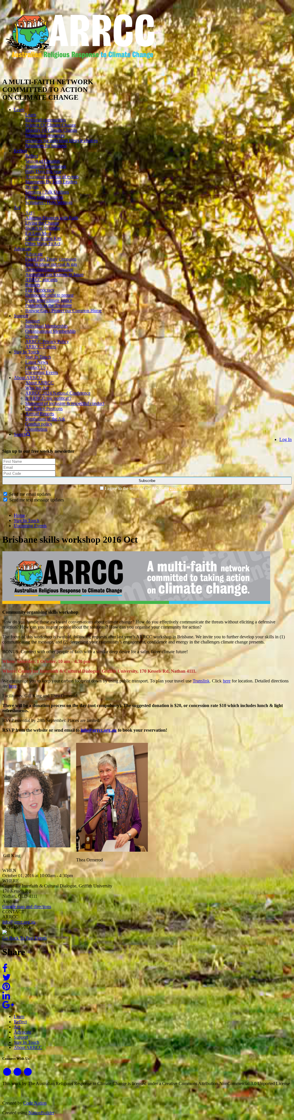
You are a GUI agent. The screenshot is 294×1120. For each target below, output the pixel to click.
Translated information (45, 166)
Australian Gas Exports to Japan (54, 274)
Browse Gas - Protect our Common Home (63, 310)
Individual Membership (46, 326)
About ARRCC (28, 377)
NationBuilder (41, 1112)
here (227, 680)
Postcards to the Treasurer (48, 305)
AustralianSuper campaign (49, 269)
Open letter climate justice (48, 300)
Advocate (22, 248)
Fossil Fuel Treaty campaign (50, 259)
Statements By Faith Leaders (51, 181)
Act (17, 207)
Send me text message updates (36, 499)
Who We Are (37, 387)
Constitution (36, 429)
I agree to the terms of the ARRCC (150, 488)
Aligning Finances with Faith (51, 217)
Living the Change (42, 223)
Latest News (36, 362)
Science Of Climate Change (50, 125)
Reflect (20, 150)
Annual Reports (39, 413)
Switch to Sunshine (42, 228)
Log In (285, 439)
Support (21, 315)
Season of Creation (42, 161)
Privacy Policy (182, 488)
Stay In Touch (26, 351)
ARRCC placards (41, 279)
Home (19, 515)
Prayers (32, 186)
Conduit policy (38, 424)
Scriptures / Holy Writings (48, 202)
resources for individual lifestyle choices (61, 140)
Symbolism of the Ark (45, 418)
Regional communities (45, 119)
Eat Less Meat (38, 233)
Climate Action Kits (43, 238)
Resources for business (46, 145)
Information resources (45, 135)
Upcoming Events (41, 372)
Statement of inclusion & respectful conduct (64, 403)
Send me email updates (29, 494)
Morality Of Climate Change (51, 130)
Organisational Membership (50, 331)
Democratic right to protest (49, 295)
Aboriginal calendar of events (52, 176)
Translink (201, 680)
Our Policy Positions (44, 408)
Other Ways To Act (42, 243)
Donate (31, 336)
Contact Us (35, 367)
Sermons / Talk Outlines (47, 192)
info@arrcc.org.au (99, 730)
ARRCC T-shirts (40, 346)
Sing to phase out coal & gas (51, 264)
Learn (19, 109)
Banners (32, 284)
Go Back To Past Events (24, 938)
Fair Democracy (40, 290)
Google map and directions (26, 906)
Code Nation (35, 1103)
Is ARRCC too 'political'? (48, 398)
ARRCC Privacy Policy (47, 341)
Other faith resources (44, 197)
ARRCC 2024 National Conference (57, 393)
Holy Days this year (43, 171)
